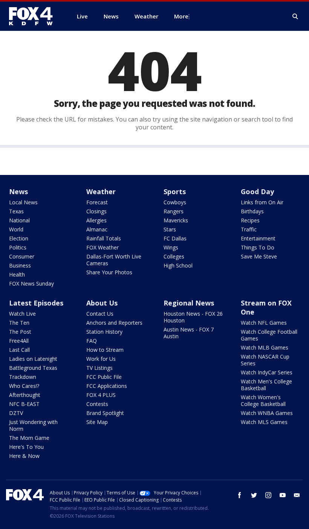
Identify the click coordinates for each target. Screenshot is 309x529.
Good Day (257, 191)
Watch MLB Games (264, 347)
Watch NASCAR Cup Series (265, 360)
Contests (97, 403)
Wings (171, 247)
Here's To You (26, 446)
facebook (240, 495)
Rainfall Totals (103, 238)
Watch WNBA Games (267, 413)
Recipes (250, 220)
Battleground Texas (33, 367)
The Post (20, 331)
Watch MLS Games (264, 422)
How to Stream (105, 349)
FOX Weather (102, 247)
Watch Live (22, 313)
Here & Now (24, 455)
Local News (23, 202)
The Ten (19, 322)
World (16, 229)
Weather (101, 191)
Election (18, 238)
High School (178, 265)
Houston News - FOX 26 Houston (193, 317)
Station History (104, 331)
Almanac (96, 229)
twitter (254, 495)
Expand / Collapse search (295, 17)
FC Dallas (175, 238)
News (18, 191)
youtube (283, 495)
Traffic (249, 229)
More (181, 16)
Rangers (174, 211)
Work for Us (101, 358)
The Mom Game (29, 437)
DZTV (16, 413)
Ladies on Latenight (33, 358)
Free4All (19, 340)
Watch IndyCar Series (266, 372)
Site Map (97, 422)
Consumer (21, 256)
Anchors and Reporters (114, 322)
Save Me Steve (259, 256)
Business (20, 265)
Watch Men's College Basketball (266, 385)
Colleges (174, 256)
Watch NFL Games (264, 322)
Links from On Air (262, 202)
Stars (170, 229)
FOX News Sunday (31, 283)
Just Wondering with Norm (33, 425)
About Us (102, 302)
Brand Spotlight (105, 413)
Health (17, 274)
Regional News (189, 302)
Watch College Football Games (269, 335)
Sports (175, 191)
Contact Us (99, 313)
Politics (17, 247)
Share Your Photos (109, 272)
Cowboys (175, 202)
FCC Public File (104, 376)
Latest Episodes (36, 302)
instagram (268, 495)
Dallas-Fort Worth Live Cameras (113, 260)
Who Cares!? (24, 385)
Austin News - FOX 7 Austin (189, 333)
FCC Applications (106, 385)
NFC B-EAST (24, 403)
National (19, 220)
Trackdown (22, 376)
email (297, 495)
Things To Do (257, 247)
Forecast (97, 202)
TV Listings (99, 367)
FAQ (91, 340)
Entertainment (258, 238)
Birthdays (252, 211)
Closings (96, 211)
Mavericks (176, 220)
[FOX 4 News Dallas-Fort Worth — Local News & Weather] (34, 16)
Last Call (19, 349)
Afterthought (24, 394)
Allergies (96, 220)
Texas (16, 211)
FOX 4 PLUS (101, 394)
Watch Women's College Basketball (263, 400)
